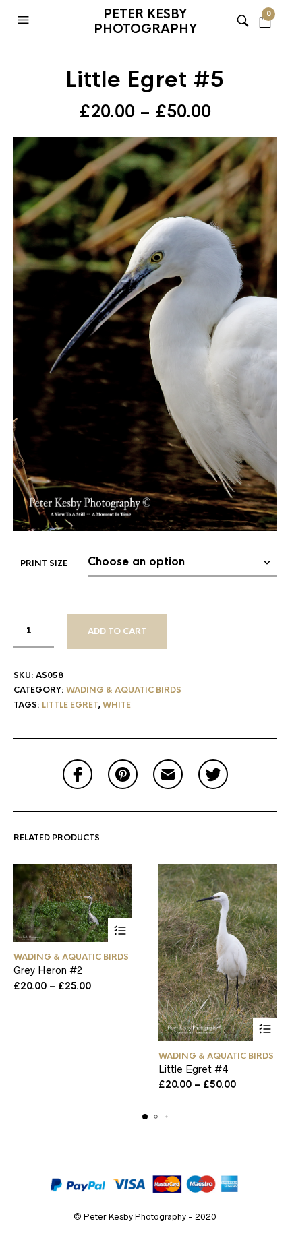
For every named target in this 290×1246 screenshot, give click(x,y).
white (117, 704)
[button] (25, 20)
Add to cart (117, 631)
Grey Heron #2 (48, 970)
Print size (43, 563)
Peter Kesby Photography (145, 21)
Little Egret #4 (193, 1069)
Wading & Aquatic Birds (123, 690)
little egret (70, 704)
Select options (120, 930)
